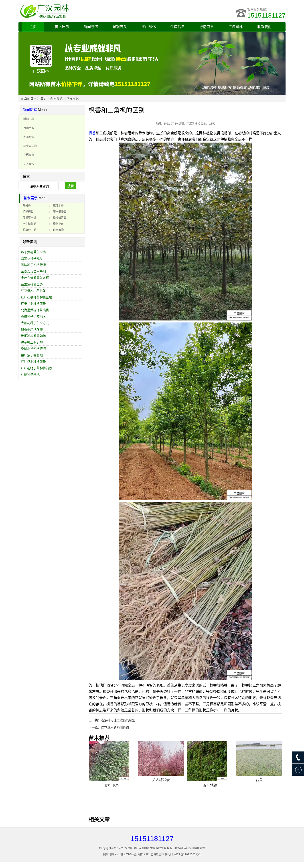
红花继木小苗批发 (33, 290)
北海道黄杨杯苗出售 (35, 310)
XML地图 (120, 854)
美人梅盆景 (161, 780)
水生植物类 (29, 224)
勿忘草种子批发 (32, 258)
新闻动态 (30, 110)
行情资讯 (206, 27)
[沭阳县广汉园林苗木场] (74, 11)
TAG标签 (131, 854)
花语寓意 (28, 155)
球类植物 (58, 230)
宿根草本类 (29, 217)
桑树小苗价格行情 (33, 348)
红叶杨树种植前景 (33, 361)
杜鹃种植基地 (30, 374)
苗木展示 (62, 27)
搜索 (70, 186)
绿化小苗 (58, 224)
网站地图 (108, 854)
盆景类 (27, 205)
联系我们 (264, 27)
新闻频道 (91, 27)
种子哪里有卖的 (32, 342)
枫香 (92, 133)
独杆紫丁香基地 (32, 355)
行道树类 (28, 211)
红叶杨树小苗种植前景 (36, 368)
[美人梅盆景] (161, 758)
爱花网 (169, 854)
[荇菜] (259, 758)
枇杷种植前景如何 (33, 336)
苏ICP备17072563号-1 (187, 854)
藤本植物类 (59, 211)
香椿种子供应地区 (33, 316)
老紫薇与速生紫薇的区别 (118, 720)
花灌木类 (58, 205)
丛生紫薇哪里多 (32, 284)
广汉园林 (235, 27)
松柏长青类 (59, 217)
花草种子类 (29, 230)
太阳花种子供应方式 (35, 323)
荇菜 (259, 780)
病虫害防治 (30, 146)
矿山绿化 (149, 27)
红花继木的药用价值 (115, 727)
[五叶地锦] (210, 761)
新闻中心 (28, 119)
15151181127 (266, 15)
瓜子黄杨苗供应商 (33, 252)
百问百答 (28, 128)
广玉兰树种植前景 (33, 303)
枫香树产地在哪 (32, 329)
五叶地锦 (210, 785)
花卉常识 (72, 98)
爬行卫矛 (112, 785)
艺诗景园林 (157, 854)
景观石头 (120, 27)
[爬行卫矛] (112, 761)
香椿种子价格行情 (33, 265)
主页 (32, 27)
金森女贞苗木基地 (33, 271)
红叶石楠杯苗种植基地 (36, 297)
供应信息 (177, 27)
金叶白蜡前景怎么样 (35, 278)
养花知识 (28, 137)
